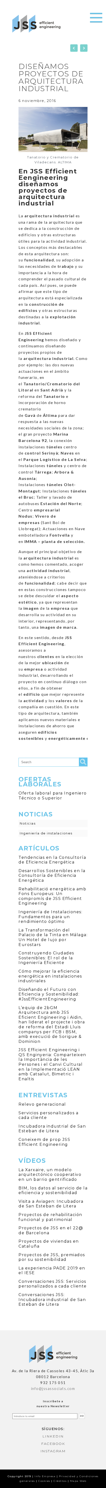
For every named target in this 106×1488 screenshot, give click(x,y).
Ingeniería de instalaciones (46, 833)
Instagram (53, 1451)
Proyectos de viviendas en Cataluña (48, 1244)
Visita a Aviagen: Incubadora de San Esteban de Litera (50, 1204)
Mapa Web (78, 1481)
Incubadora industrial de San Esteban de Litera (52, 1128)
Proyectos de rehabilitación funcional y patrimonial (50, 1217)
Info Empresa (45, 1476)
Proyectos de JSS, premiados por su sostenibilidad (51, 1257)
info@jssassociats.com (53, 1388)
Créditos (60, 1481)
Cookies (44, 1481)
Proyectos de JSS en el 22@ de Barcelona (50, 1230)
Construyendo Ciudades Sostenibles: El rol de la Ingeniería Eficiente (46, 958)
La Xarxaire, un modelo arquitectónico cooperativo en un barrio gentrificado (49, 1174)
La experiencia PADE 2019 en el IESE (51, 1270)
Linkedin (53, 1436)
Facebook (53, 1443)
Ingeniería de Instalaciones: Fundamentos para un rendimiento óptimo (50, 917)
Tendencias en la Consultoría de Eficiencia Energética (52, 860)
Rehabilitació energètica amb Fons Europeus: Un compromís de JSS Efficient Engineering (52, 896)
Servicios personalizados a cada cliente (48, 1115)
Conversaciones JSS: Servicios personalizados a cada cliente (52, 1284)
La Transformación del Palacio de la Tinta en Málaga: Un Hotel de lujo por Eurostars (53, 937)
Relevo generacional (42, 1104)
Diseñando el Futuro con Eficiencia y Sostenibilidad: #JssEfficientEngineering (48, 994)
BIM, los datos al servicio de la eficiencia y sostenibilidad (53, 1190)
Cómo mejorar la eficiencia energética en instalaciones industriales (50, 976)
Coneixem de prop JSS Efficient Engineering (44, 1142)
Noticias (27, 823)
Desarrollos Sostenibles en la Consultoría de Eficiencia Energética (52, 875)
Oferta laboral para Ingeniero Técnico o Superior (52, 795)
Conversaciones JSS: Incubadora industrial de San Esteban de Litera (52, 1299)
